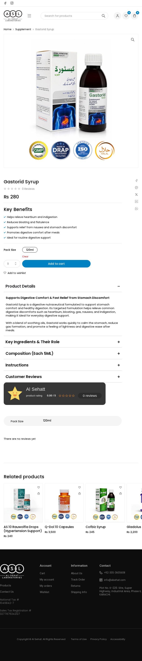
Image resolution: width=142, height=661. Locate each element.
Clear (25, 256)
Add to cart (56, 264)
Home (7, 29)
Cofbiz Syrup (96, 527)
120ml (30, 250)
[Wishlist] (38, 487)
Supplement (23, 29)
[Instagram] (11, 3)
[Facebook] (5, 3)
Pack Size (10, 249)
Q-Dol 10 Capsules (59, 527)
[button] (132, 39)
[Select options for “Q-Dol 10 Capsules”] (79, 493)
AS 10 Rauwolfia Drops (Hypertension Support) (23, 529)
